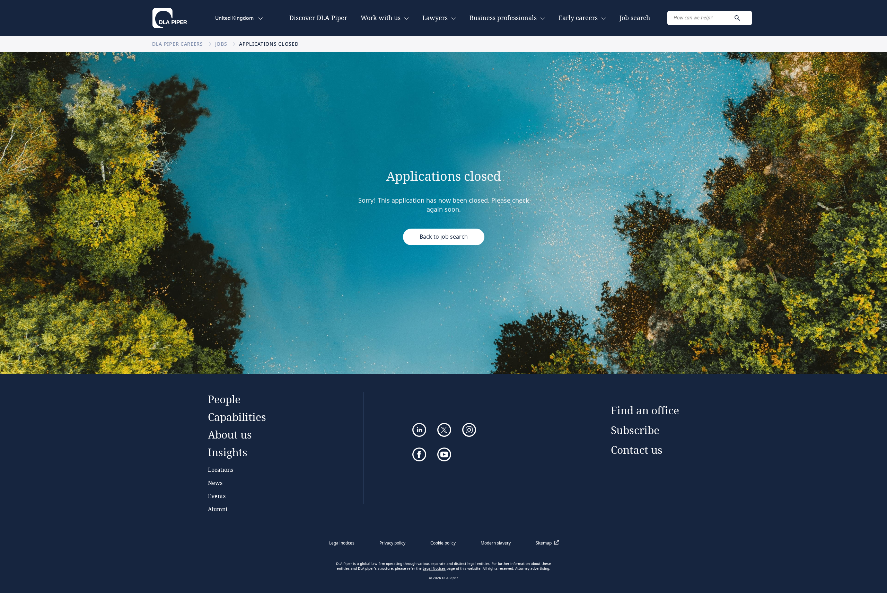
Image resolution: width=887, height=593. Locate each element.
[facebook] (419, 454)
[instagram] (469, 430)
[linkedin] (419, 430)
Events (217, 495)
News (215, 482)
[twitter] (444, 430)
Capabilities (237, 417)
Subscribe (635, 430)
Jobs (222, 44)
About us (230, 434)
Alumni (217, 509)
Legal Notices (434, 568)
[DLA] (169, 18)
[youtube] (444, 454)
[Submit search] (737, 18)
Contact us (636, 450)
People (224, 399)
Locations (220, 469)
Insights (227, 452)
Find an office (645, 410)
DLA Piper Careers (178, 44)
